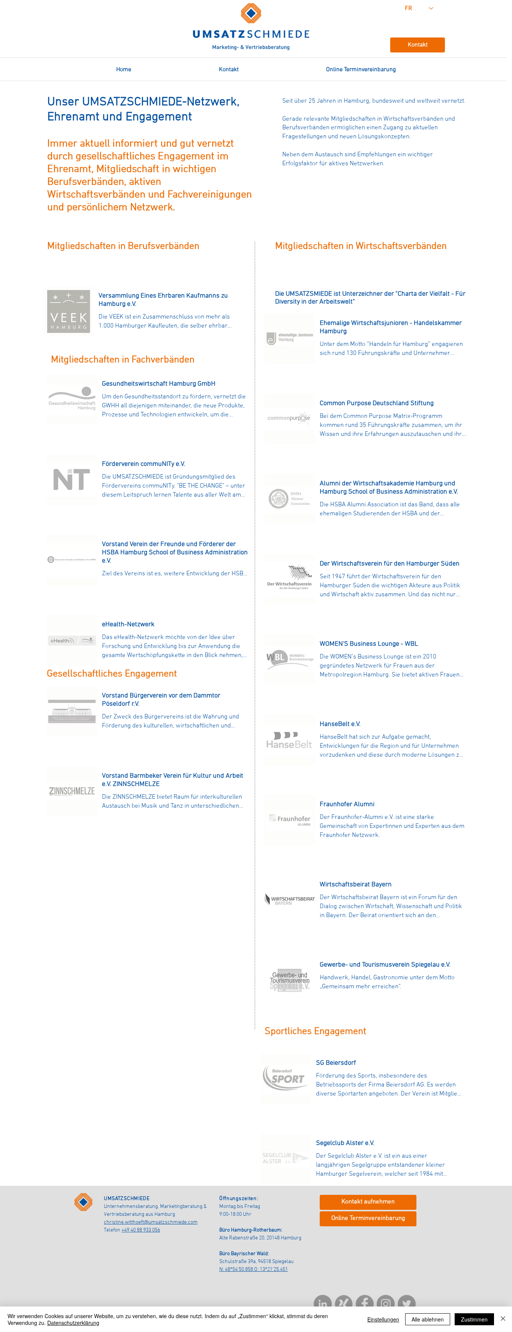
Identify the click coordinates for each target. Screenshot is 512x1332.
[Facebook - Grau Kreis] (365, 1304)
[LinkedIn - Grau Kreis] (323, 1304)
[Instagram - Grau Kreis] (386, 1304)
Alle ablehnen (428, 1319)
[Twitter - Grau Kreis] (407, 1304)
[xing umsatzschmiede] (344, 1304)
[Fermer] (503, 1319)
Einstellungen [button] (383, 1319)
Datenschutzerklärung (73, 1322)
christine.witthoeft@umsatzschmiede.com (151, 1222)
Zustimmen (474, 1319)
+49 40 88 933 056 (140, 1230)
